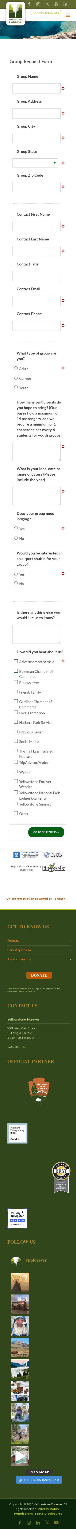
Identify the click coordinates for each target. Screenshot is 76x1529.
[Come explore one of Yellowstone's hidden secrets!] (20, 1456)
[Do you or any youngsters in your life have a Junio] (20, 1412)
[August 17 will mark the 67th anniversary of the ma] (20, 1369)
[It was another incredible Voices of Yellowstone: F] (20, 1282)
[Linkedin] (65, 4)
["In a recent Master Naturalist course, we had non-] (20, 1326)
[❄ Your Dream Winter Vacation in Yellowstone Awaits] (20, 1391)
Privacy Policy (48, 1509)
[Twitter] (47, 4)
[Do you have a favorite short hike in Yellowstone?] (20, 1434)
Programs (13, 940)
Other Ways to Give (19, 950)
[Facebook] (29, 4)
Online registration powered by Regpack (35, 898)
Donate (39, 975)
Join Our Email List (19, 959)
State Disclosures (48, 1513)
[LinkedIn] (38, 1523)
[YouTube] (56, 4)
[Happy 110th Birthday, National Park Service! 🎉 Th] (20, 1304)
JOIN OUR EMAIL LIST (46, 12)
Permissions (23, 1513)
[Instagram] (38, 4)
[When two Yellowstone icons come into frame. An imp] (20, 1347)
